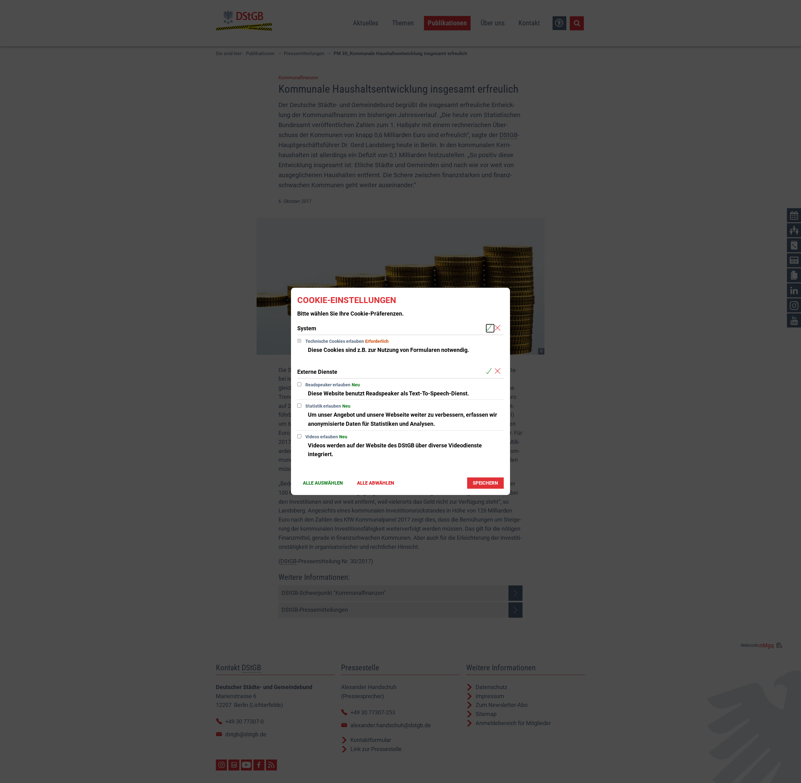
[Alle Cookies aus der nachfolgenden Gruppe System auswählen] (490, 328)
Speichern (485, 483)
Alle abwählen (375, 483)
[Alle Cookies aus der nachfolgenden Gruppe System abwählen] (499, 328)
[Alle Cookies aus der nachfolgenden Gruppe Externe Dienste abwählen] (499, 371)
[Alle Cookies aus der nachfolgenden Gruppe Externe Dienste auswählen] (490, 371)
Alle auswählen (323, 483)
